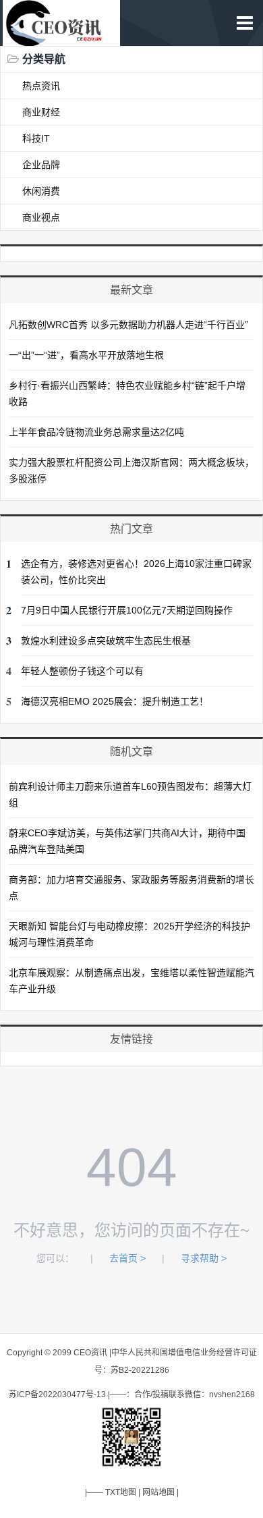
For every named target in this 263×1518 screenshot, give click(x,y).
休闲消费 (41, 191)
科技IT (36, 138)
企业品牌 (41, 164)
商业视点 (41, 217)
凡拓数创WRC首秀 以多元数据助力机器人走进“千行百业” (128, 324)
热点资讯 (41, 85)
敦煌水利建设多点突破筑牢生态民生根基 (106, 640)
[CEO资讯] (61, 39)
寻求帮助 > (204, 1258)
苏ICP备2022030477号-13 (57, 1394)
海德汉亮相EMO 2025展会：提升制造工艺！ (114, 701)
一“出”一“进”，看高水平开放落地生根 (86, 355)
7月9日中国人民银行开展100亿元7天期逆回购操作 (127, 610)
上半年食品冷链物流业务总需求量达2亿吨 (96, 432)
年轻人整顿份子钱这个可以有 (82, 671)
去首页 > (127, 1258)
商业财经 (41, 112)
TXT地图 (120, 1492)
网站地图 (158, 1492)
